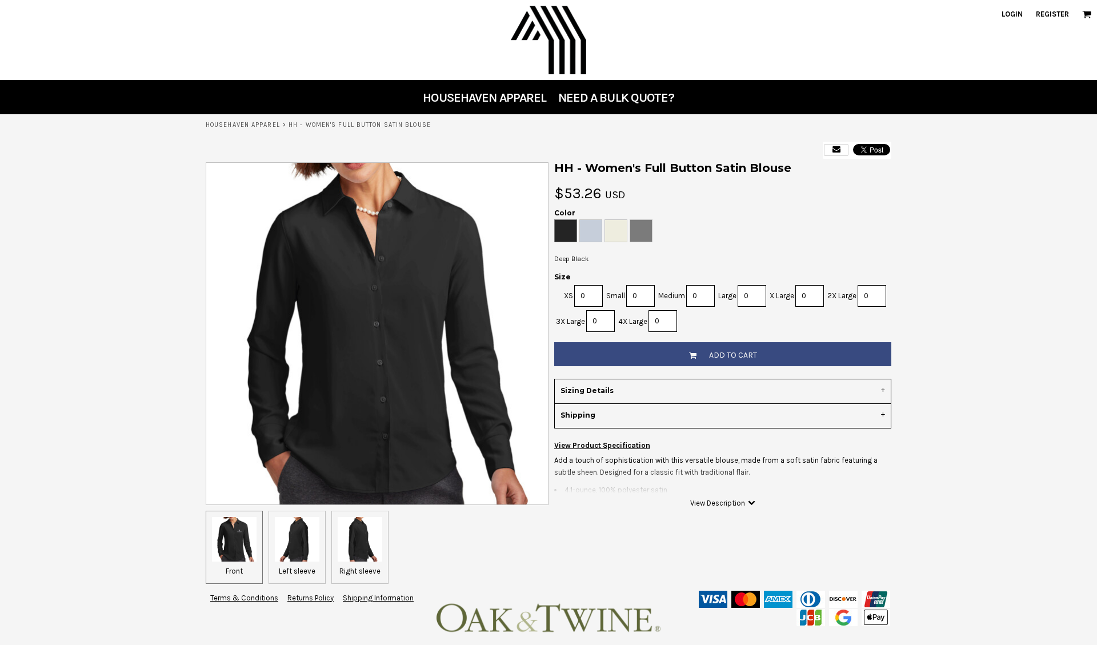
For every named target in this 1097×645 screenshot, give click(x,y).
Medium (671, 295)
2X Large (841, 295)
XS (568, 295)
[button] (1086, 14)
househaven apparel (243, 125)
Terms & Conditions (244, 598)
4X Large (632, 321)
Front (234, 571)
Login (1012, 14)
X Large (782, 295)
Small (615, 295)
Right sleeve (360, 571)
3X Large (570, 321)
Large (727, 295)
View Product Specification (602, 445)
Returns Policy (310, 598)
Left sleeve (297, 571)
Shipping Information (378, 598)
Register (1052, 14)
